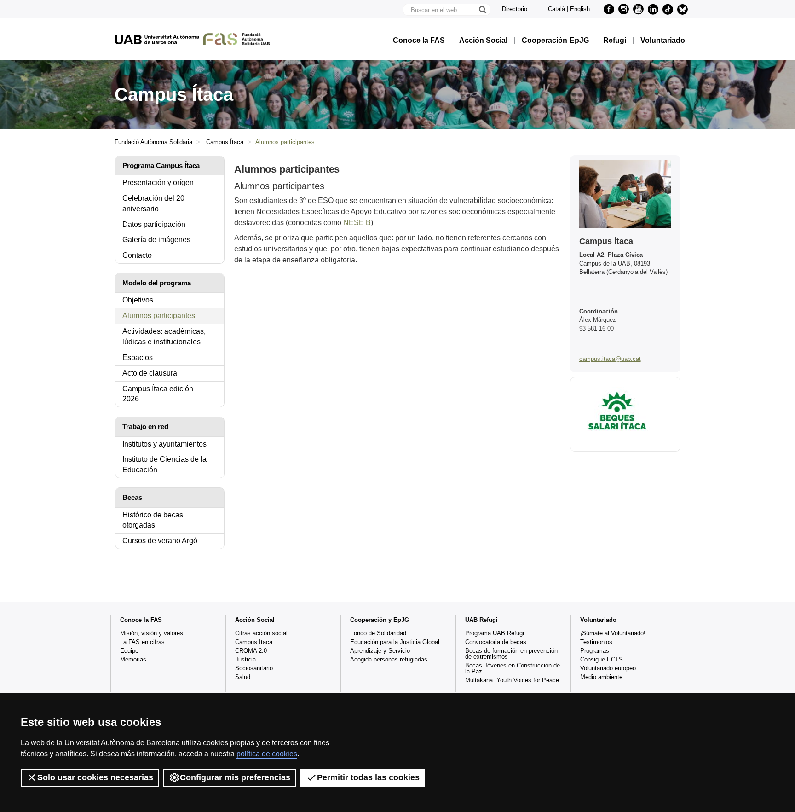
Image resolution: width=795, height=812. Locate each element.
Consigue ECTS (601, 659)
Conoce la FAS (419, 40)
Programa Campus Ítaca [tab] (161, 165)
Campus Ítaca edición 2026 (157, 394)
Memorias (133, 659)
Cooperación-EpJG (555, 40)
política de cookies (266, 754)
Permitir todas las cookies (368, 777)
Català (556, 9)
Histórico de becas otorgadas (152, 520)
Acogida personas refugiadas (388, 659)
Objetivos (137, 300)
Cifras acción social (261, 633)
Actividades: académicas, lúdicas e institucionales (164, 336)
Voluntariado (662, 40)
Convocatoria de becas (495, 641)
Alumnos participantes (158, 315)
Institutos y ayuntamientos (164, 444)
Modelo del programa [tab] (156, 283)
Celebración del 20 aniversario (153, 203)
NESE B (357, 222)
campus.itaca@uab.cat (610, 358)
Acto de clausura (149, 373)
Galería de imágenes (156, 240)
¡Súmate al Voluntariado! (612, 633)
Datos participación (153, 224)
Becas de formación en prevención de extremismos (511, 653)
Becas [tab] (132, 497)
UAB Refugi (481, 619)
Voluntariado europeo (608, 668)
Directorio (514, 9)
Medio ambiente (601, 676)
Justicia (245, 659)
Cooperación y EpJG (379, 619)
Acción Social (483, 40)
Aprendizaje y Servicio (380, 650)
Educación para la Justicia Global (394, 641)
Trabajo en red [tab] (145, 426)
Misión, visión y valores (151, 633)
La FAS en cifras (142, 641)
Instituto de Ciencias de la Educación (164, 464)
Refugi (614, 40)
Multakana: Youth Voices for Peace (512, 680)
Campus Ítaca (224, 142)
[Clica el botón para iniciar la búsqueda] (482, 9)
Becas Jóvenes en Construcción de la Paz (512, 668)
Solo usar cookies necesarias (95, 777)
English (580, 9)
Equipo (129, 650)
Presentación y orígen (158, 182)
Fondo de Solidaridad (378, 633)
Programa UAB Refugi (494, 633)
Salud (242, 676)
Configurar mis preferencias (235, 777)
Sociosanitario (254, 668)
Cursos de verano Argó (159, 541)
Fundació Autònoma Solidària (153, 142)
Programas (594, 650)
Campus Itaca (253, 641)
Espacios (137, 357)
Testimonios (596, 641)
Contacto (137, 255)
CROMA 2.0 (251, 650)
